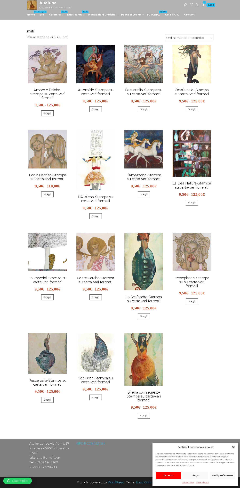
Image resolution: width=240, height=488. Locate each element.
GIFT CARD (172, 14)
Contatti (189, 14)
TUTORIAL (155, 13)
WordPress (116, 482)
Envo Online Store (149, 482)
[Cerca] (185, 4)
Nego (195, 475)
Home (32, 13)
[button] (233, 447)
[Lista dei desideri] (191, 4)
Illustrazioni (76, 13)
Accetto (168, 475)
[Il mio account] (197, 4)
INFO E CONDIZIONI (90, 443)
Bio (42, 14)
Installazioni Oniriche (101, 14)
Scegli (47, 113)
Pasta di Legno (131, 14)
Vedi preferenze (222, 475)
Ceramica (57, 13)
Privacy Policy (202, 482)
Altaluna (47, 2)
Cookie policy (188, 482)
